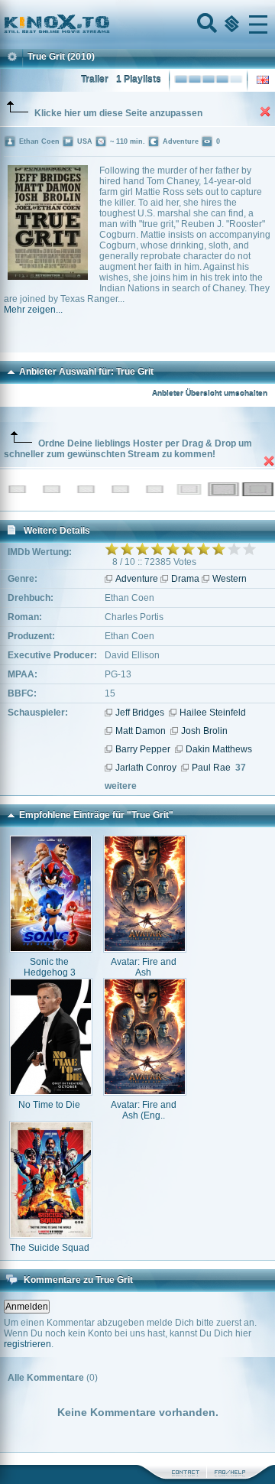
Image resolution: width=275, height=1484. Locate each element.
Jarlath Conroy (145, 767)
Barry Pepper (142, 749)
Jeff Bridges (139, 712)
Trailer (94, 79)
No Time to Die (49, 1104)
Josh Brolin (204, 731)
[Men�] (258, 24)
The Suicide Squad (49, 1247)
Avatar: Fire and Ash (143, 967)
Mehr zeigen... (33, 309)
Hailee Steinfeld (213, 712)
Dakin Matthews (219, 749)
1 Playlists (138, 79)
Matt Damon (140, 731)
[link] (137, 24)
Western (229, 578)
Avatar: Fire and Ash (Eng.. (143, 1110)
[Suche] (205, 24)
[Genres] (230, 24)
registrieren (27, 1344)
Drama (185, 578)
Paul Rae (211, 767)
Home (108, 24)
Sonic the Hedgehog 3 (50, 967)
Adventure (136, 578)
